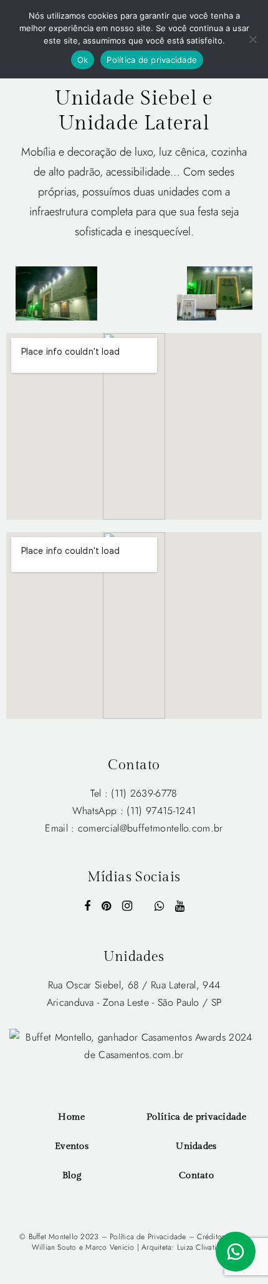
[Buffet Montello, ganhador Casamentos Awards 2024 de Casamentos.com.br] (134, 1045)
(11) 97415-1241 (161, 811)
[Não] (252, 39)
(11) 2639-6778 (144, 793)
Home (71, 1117)
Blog (71, 1175)
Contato (196, 1175)
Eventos (72, 1146)
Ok (83, 60)
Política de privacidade (196, 1117)
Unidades (196, 1146)
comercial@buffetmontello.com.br (150, 828)
